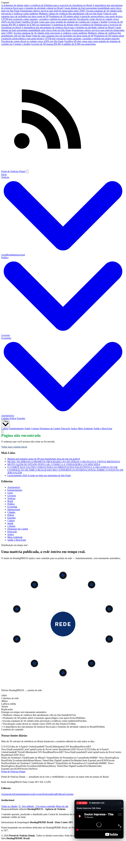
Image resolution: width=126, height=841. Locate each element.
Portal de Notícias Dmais (13, 171)
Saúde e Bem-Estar (103, 428)
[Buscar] (2, 431)
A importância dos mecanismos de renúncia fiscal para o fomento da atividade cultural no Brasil (62, 6)
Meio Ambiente (85, 428)
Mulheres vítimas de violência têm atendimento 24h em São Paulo (71, 13)
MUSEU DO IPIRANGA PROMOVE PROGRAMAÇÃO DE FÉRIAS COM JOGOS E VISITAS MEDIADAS (63, 461)
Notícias (11, 498)
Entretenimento (16, 428)
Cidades (5, 418)
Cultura (4, 428)
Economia (12, 506)
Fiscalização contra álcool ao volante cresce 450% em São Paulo (32, 41)
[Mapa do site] (63, 168)
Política (11, 504)
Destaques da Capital (50, 428)
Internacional (18, 254)
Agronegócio (7, 415)
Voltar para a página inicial (14, 447)
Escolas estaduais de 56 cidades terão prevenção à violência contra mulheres (50, 33)
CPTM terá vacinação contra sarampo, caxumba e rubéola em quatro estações (38, 19)
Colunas (35, 428)
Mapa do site (62, 806)
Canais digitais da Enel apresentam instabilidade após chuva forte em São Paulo (61, 29)
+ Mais (5, 421)
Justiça (74, 428)
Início (4, 174)
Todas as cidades (9, 806)
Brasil (9, 254)
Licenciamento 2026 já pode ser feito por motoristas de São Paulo (39, 475)
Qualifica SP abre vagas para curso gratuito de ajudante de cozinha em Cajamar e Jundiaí (64, 22)
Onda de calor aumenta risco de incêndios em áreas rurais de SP (63, 35)
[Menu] (27, 171)
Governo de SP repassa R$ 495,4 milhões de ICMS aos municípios (63, 44)
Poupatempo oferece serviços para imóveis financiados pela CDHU (53, 11)
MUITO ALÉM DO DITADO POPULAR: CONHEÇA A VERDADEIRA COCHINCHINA (53, 464)
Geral (4, 254)
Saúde (27, 428)
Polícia (13, 418)
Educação (65, 428)
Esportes (21, 418)
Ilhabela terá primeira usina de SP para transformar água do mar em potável (43, 459)
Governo (5, 335)
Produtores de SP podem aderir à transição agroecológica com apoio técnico (85, 16)
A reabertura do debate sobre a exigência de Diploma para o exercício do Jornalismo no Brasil (46, 5)
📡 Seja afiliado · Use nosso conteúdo (36, 806)
